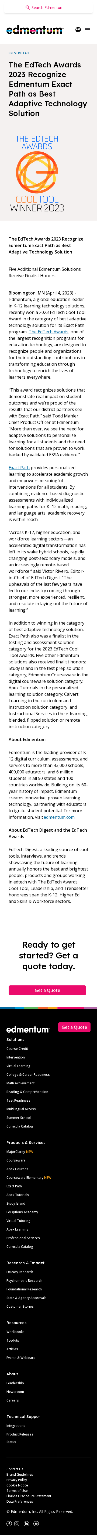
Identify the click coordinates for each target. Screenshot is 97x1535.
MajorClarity (15, 1151)
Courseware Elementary (28, 1177)
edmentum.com (59, 817)
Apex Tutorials (17, 1195)
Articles (12, 1349)
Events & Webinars (20, 1357)
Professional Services (23, 1238)
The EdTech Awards (48, 332)
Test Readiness (18, 1100)
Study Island (15, 1203)
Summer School (18, 1117)
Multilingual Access (21, 1109)
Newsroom (15, 1391)
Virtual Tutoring (18, 1220)
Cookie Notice (17, 1485)
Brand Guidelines (19, 1474)
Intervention (15, 1057)
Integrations (15, 1425)
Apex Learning (17, 1229)
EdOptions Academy (22, 1212)
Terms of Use (17, 1490)
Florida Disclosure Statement (28, 1496)
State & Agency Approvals (26, 1298)
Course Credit (17, 1048)
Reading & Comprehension (27, 1091)
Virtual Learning (18, 1066)
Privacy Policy (16, 1480)
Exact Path (19, 468)
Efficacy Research (19, 1272)
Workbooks (15, 1332)
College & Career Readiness (28, 1074)
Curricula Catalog (19, 1126)
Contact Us (14, 1469)
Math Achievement (20, 1083)
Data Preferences (19, 1501)
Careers (12, 1400)
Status (11, 1442)
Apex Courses (17, 1169)
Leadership (15, 1383)
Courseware (16, 1160)
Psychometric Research (24, 1280)
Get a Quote (47, 990)
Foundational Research (24, 1289)
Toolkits (12, 1340)
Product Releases (19, 1434)
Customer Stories (20, 1306)
